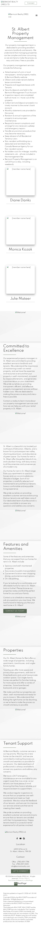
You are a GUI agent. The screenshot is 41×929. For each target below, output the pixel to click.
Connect (30, 3)
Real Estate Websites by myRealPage (20, 880)
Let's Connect (20, 871)
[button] (15, 611)
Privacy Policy (23, 878)
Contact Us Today (15, 611)
